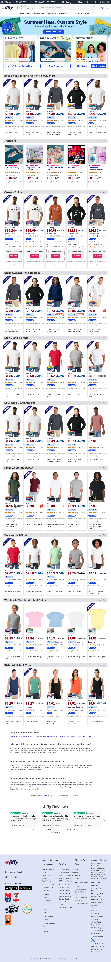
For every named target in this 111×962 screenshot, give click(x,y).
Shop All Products (81, 903)
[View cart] (107, 7)
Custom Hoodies (65, 893)
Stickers (78, 13)
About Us (94, 908)
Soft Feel (59, 642)
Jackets (45, 878)
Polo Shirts (81, 736)
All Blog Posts (96, 922)
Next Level (79, 895)
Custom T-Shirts (64, 890)
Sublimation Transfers (66, 875)
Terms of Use (73, 959)
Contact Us (95, 885)
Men (76, 870)
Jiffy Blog (94, 919)
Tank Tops (91, 736)
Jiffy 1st (9, 117)
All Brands (78, 900)
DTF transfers (45, 796)
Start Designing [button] (98, 66)
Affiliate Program (97, 916)
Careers (94, 911)
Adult (77, 864)
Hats (44, 910)
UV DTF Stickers (65, 878)
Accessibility (95, 933)
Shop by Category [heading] (50, 860)
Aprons (45, 929)
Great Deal (59, 314)
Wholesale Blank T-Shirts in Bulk (21, 736)
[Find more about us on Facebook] (6, 877)
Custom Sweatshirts (66, 896)
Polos (44, 872)
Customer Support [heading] (99, 860)
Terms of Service (97, 930)
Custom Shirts (65, 13)
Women (77, 867)
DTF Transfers (64, 870)
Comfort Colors (80, 892)
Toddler (77, 875)
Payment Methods (97, 902)
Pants (44, 897)
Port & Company (81, 897)
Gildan (77, 886)
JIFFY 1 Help (96, 888)
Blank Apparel (47, 864)
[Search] (94, 7)
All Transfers (63, 867)
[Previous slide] (4, 28)
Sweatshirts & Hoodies (67, 736)
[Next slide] (107, 28)
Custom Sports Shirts (66, 907)
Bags (44, 912)
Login (102, 8)
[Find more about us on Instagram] (11, 877)
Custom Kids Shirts (65, 899)
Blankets (45, 931)
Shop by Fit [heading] (80, 860)
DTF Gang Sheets (65, 881)
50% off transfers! (65, 38)
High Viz (45, 919)
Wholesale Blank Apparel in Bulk (46, 736)
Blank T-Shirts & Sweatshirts (32, 13)
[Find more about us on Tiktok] (15, 877)
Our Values (95, 913)
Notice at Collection (98, 946)
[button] (20, 66)
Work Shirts (46, 881)
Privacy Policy (96, 928)
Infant (77, 878)
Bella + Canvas (80, 889)
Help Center (95, 882)
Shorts (44, 903)
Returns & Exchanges (99, 899)
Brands (88, 13)
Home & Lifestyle (49, 923)
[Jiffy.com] (7, 8)
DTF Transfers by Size (67, 872)
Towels (44, 926)
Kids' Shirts (46, 890)
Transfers (51, 13)
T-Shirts (45, 867)
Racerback (71, 707)
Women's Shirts (48, 888)
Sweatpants (46, 900)
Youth (77, 872)
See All (102, 76)
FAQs (93, 891)
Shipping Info (96, 896)
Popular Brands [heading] (81, 882)
